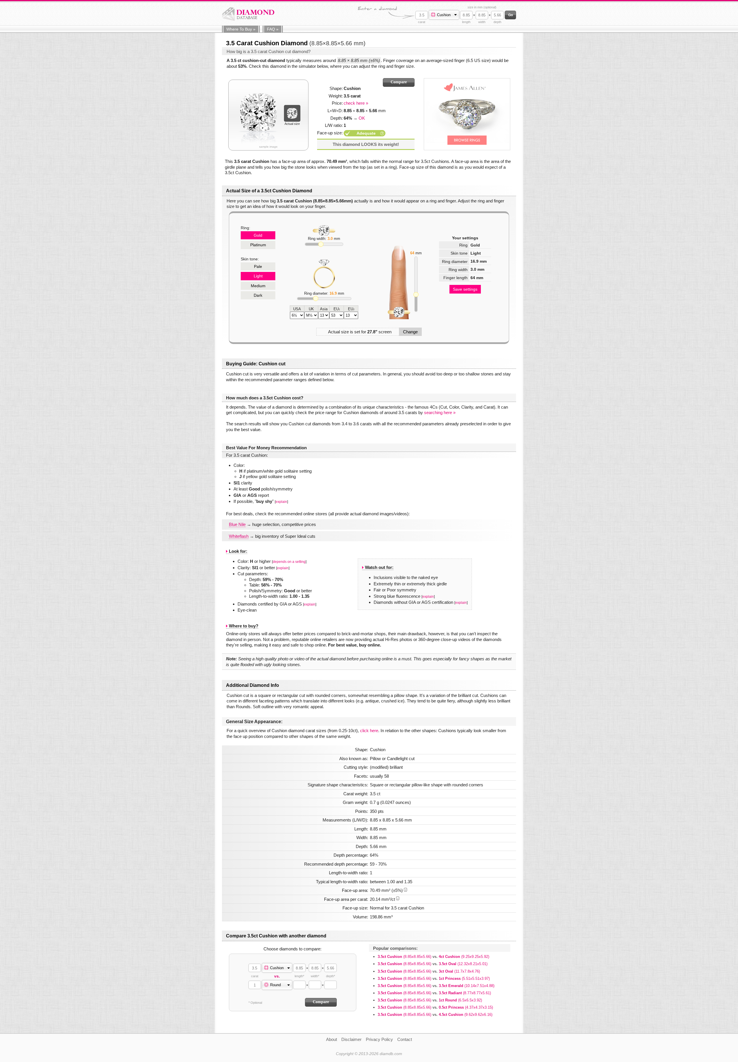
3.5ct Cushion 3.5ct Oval (432, 964)
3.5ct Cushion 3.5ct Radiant (434, 993)
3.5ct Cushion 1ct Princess (434, 978)
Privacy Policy (379, 1039)
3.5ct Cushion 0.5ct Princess (435, 1007)
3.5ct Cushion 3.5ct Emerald (436, 986)
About (331, 1039)
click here (369, 730)
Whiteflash (238, 536)
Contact (404, 1039)
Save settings (465, 289)
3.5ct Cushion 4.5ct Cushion (435, 1014)
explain (281, 502)
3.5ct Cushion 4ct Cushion (433, 956)
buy (240, 29)
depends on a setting (289, 562)
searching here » (439, 412)
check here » (356, 103)
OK (362, 118)
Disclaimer (351, 1039)
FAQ (272, 29)
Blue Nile (237, 524)
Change (410, 331)
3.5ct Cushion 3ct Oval (429, 971)
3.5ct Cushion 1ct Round (430, 1000)
